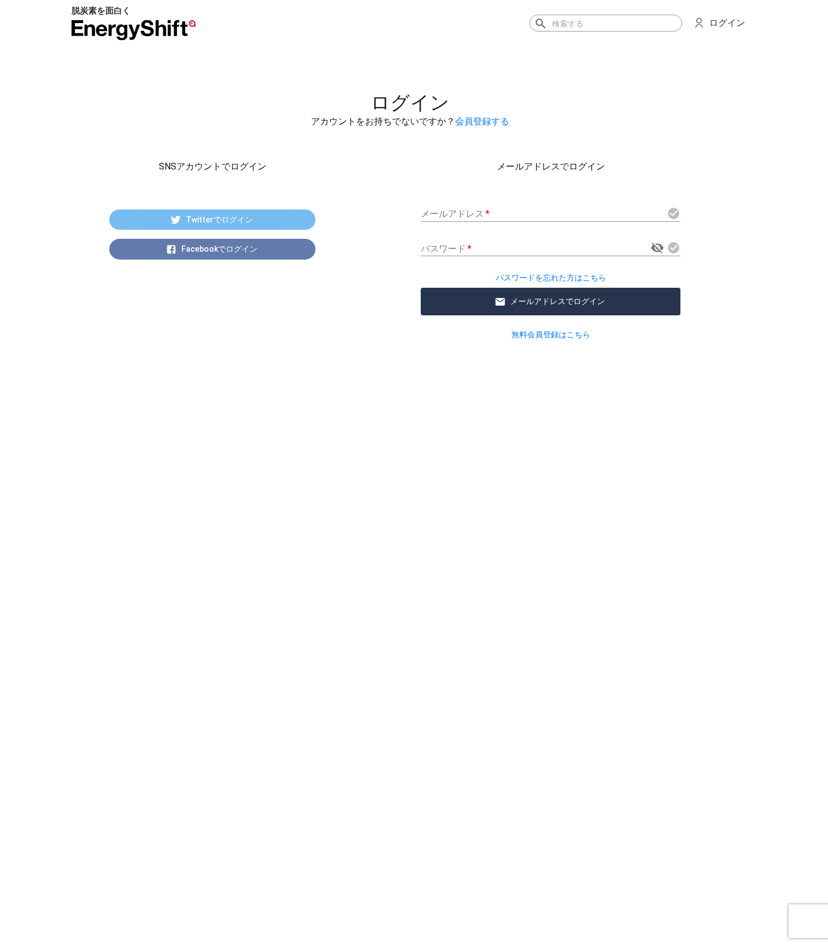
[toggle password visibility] (657, 247)
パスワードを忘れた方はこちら (551, 277)
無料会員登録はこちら (550, 334)
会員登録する (482, 121)
